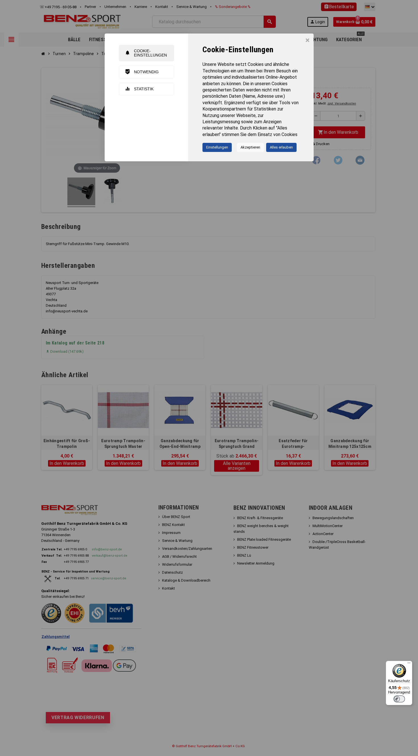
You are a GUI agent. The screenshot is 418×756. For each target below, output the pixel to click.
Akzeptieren (250, 147)
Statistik (139, 88)
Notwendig (142, 71)
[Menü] (408, 664)
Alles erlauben (281, 147)
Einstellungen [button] (217, 147)
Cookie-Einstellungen (146, 53)
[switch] (399, 699)
